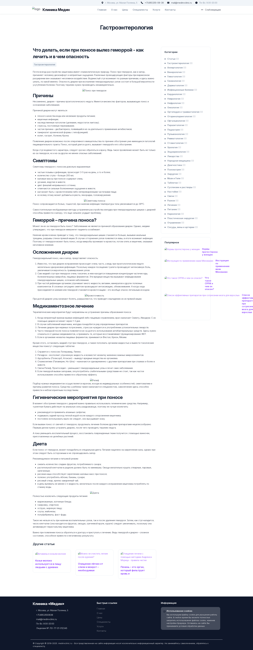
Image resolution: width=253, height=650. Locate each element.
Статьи (173, 59)
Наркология (175, 214)
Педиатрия (175, 129)
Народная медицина (180, 160)
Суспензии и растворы (181, 187)
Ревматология (177, 138)
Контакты (170, 9)
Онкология (175, 107)
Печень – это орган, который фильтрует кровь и (133, 570)
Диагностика (176, 165)
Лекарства (175, 156)
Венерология (176, 72)
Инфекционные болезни (182, 90)
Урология (174, 147)
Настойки (174, 191)
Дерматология (177, 85)
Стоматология (177, 143)
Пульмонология (177, 134)
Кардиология (176, 94)
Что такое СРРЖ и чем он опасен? (209, 283)
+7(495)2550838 (44, 615)
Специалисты (140, 9)
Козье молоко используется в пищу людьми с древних (48, 564)
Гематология (176, 76)
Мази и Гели (175, 178)
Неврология (175, 98)
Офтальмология (178, 121)
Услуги (156, 9)
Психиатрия (175, 169)
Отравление (175, 222)
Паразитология (177, 125)
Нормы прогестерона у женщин (210, 252)
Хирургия (174, 174)
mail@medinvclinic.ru (181, 2)
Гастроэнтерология (180, 63)
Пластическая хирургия (182, 218)
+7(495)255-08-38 (154, 2)
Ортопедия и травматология (185, 112)
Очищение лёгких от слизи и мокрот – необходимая (90, 567)
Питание (173, 209)
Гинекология (176, 81)
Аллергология (176, 67)
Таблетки (174, 182)
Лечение (173, 205)
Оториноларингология (181, 116)
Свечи (172, 196)
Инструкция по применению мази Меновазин (222, 266)
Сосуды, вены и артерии (182, 227)
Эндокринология (178, 152)
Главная (102, 9)
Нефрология (175, 103)
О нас (114, 9)
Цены (125, 9)
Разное (172, 200)
